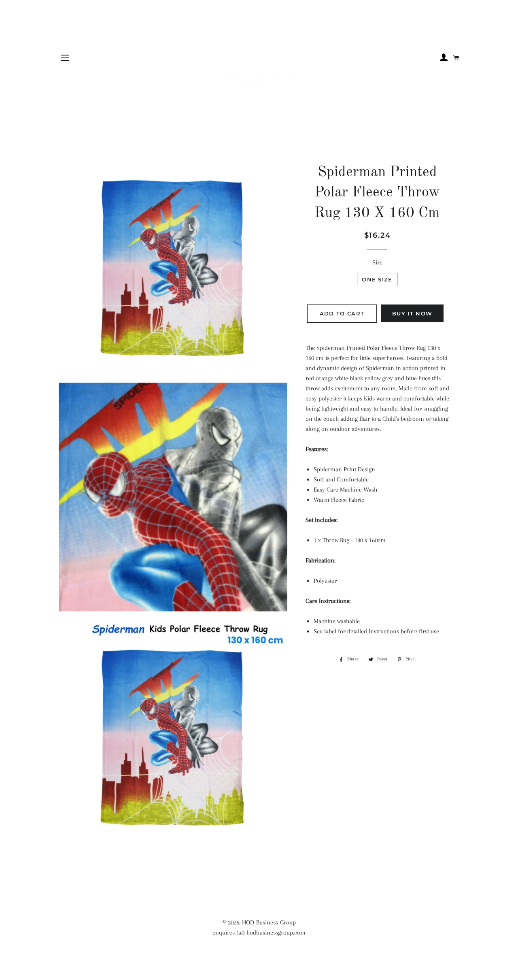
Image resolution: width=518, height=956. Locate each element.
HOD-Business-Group (269, 922)
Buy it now (412, 313)
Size (377, 262)
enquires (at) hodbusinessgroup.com (259, 932)
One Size (377, 279)
